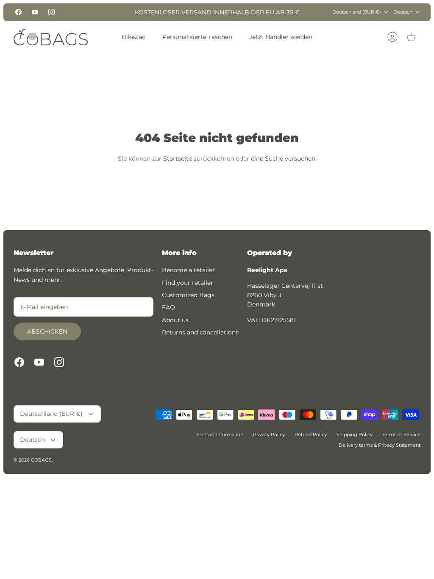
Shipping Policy (355, 434)
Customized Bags (188, 295)
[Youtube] (35, 12)
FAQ (168, 307)
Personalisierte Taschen (197, 37)
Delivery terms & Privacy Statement (379, 445)
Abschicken (47, 331)
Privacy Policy (269, 434)
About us (175, 320)
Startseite (177, 158)
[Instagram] (51, 12)
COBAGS (41, 460)
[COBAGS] (51, 37)
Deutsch (402, 12)
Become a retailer (188, 270)
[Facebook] (18, 12)
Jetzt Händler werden (280, 37)
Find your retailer (187, 283)
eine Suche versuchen (283, 158)
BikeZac (133, 37)
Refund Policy (311, 434)
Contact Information (220, 434)
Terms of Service (401, 434)
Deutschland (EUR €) (356, 12)
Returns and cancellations (200, 332)
